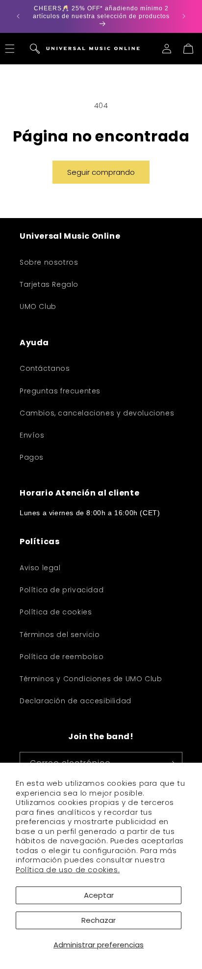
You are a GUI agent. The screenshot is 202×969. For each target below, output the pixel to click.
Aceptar (99, 895)
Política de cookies (56, 612)
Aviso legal (40, 568)
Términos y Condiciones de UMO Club (91, 679)
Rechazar (98, 920)
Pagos (32, 457)
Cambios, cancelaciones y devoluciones (97, 413)
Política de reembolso (62, 657)
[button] (35, 48)
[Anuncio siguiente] (184, 16)
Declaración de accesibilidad (75, 701)
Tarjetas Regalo (49, 284)
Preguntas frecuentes (60, 391)
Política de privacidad (61, 590)
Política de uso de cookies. (68, 869)
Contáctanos (45, 368)
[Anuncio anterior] (18, 16)
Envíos (32, 435)
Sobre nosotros (49, 262)
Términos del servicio (60, 634)
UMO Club (38, 306)
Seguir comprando (101, 172)
